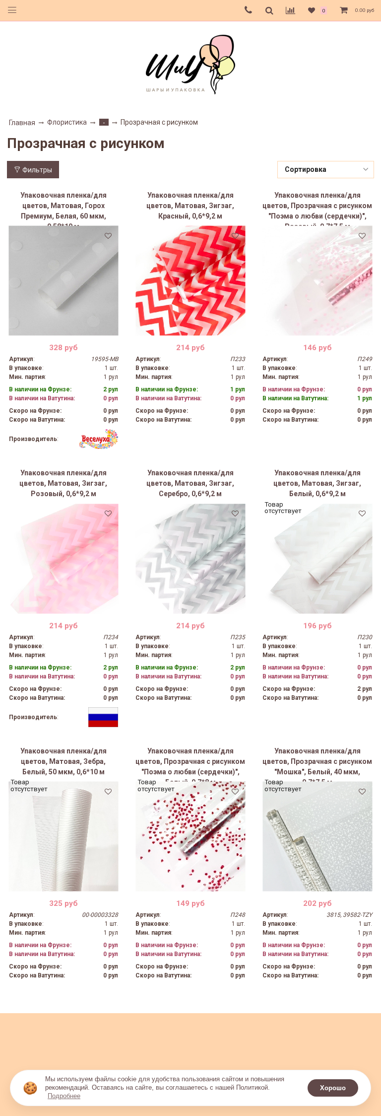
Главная (22, 123)
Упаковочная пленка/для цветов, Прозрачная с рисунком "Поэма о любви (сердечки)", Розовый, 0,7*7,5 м (317, 208)
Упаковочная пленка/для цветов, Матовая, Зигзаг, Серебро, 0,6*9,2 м (190, 483)
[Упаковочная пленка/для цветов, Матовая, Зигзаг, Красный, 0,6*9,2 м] (190, 281)
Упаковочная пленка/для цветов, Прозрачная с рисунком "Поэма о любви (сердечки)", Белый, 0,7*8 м (190, 764)
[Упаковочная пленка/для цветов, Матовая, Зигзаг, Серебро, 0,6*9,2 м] (190, 558)
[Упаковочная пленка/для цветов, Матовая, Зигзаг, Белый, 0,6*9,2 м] (317, 558)
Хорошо (333, 1088)
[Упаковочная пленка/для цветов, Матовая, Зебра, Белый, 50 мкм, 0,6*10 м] (64, 837)
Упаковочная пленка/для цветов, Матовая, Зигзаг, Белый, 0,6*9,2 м (317, 483)
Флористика (67, 122)
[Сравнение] (290, 10)
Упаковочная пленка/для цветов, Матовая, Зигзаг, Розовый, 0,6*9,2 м (63, 483)
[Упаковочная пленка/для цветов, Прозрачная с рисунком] (317, 281)
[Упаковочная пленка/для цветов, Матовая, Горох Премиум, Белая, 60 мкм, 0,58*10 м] (64, 281)
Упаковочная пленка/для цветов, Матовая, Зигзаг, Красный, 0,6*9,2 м (190, 205)
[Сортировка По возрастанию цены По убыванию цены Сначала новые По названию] (326, 169)
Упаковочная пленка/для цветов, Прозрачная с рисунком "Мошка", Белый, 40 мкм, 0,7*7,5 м (317, 764)
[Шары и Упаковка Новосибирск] (190, 64)
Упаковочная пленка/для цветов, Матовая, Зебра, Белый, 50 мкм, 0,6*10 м (63, 761)
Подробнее (64, 1096)
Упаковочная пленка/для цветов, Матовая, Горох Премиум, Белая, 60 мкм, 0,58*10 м (63, 208)
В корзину (63, 328)
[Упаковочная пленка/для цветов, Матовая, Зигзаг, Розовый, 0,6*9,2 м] (64, 558)
